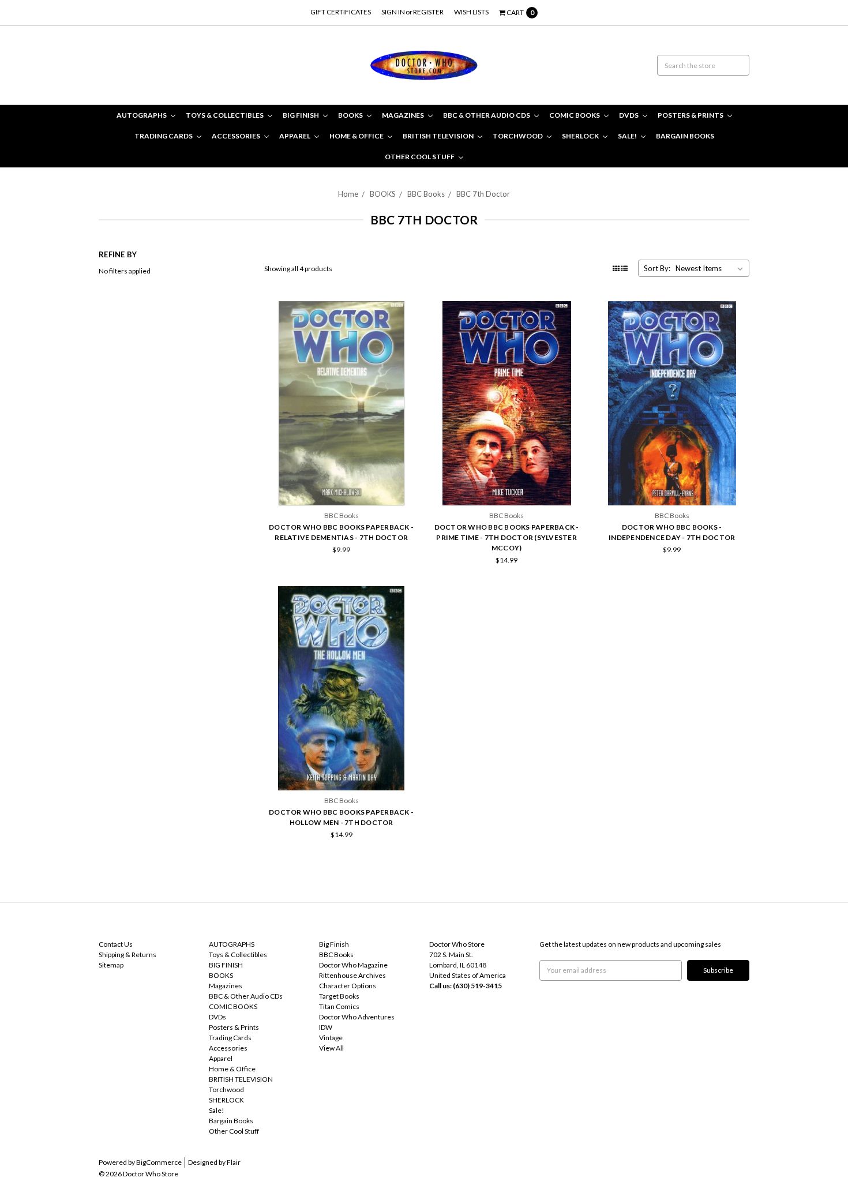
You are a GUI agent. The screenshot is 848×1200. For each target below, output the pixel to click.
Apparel (295, 136)
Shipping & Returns (127, 954)
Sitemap (111, 965)
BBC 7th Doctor (483, 193)
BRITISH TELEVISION (439, 136)
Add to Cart (341, 474)
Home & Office (357, 136)
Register (428, 11)
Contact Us (116, 944)
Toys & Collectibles (225, 115)
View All (331, 1048)
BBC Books (426, 193)
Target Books (339, 996)
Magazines (403, 115)
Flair (234, 1162)
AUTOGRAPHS (142, 115)
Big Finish (334, 944)
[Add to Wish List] (406, 329)
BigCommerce (159, 1162)
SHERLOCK (581, 136)
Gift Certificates (340, 11)
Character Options (347, 985)
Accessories (236, 136)
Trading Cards (164, 136)
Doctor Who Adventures (357, 1016)
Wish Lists (471, 11)
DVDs (629, 115)
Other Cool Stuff (420, 156)
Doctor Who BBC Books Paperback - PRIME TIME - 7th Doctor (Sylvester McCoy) (506, 537)
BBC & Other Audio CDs (487, 115)
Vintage (331, 1037)
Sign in (393, 11)
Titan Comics (339, 1006)
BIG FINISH (301, 115)
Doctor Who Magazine (353, 965)
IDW (325, 1027)
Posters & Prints (691, 115)
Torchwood (518, 136)
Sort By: (657, 268)
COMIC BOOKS (575, 115)
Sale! (628, 136)
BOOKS (351, 115)
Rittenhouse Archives (352, 975)
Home (348, 193)
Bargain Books (685, 136)
